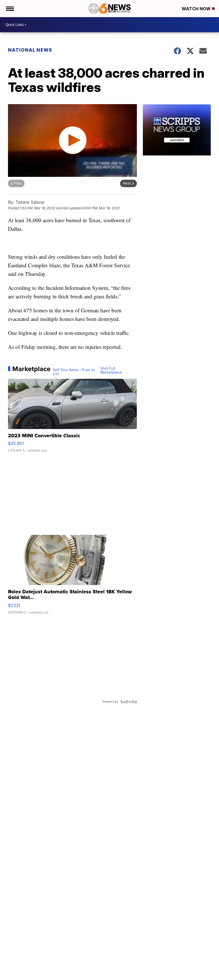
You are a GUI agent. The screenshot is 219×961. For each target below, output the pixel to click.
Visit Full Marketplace (111, 371)
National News (30, 50)
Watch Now (197, 8)
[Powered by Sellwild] (128, 702)
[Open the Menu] (9, 8)
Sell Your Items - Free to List (74, 372)
